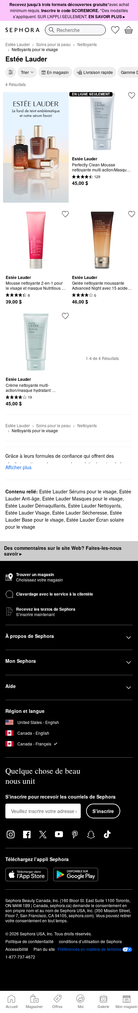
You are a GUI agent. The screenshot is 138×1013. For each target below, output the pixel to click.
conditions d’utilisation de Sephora (90, 941)
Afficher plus (18, 467)
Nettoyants (87, 44)
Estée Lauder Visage (27, 512)
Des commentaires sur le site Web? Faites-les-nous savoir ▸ (63, 550)
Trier (25, 72)
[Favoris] (115, 30)
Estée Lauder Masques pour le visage (82, 498)
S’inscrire (103, 811)
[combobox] (75, 30)
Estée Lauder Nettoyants (94, 505)
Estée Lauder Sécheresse (79, 512)
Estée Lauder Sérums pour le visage (78, 491)
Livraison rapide (98, 72)
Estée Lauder (17, 44)
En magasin (58, 72)
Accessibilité (16, 949)
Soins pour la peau (53, 44)
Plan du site (44, 949)
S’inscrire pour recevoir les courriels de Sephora (60, 797)
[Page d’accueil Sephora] (22, 30)
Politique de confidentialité (29, 941)
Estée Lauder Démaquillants (35, 505)
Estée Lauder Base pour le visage (63, 516)
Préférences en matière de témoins (89, 949)
